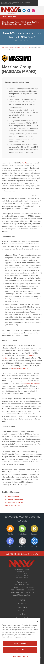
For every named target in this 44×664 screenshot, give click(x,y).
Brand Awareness (22, 585)
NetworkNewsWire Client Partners (18, 48)
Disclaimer (22, 617)
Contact (22, 614)
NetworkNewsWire (22, 570)
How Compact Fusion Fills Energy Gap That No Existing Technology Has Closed (20, 23)
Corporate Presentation (14, 500)
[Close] (37, 621)
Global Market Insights (31, 383)
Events (22, 610)
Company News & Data (14, 503)
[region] (20, 641)
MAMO (24, 163)
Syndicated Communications (22, 592)
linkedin (24, 10)
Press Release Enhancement (22, 590)
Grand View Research (19, 368)
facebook (28, 10)
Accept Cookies (20, 643)
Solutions (22, 582)
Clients (22, 603)
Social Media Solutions (22, 595)
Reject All (20, 650)
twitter (19, 10)
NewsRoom (22, 607)
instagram (33, 10)
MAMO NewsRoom (12, 506)
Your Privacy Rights (20, 656)
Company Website (12, 497)
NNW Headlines (9, 17)
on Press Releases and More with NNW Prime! (22, 37)
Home (4, 48)
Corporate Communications (22, 587)
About (22, 599)
